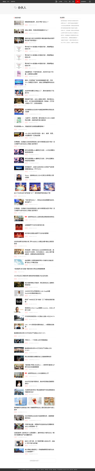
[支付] (70, 1)
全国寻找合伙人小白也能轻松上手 (38, 373)
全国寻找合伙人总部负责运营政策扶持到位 (41, 217)
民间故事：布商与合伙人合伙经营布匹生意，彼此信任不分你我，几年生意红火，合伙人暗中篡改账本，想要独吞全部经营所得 (39, 252)
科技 (15, 437)
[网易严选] (65, 1)
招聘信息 (46, 469)
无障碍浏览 (13, 1)
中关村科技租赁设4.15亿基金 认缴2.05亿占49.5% (40, 316)
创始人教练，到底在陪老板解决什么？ (37, 30)
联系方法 (42, 469)
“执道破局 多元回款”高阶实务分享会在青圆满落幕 (29, 269)
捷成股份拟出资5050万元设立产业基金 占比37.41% (29, 333)
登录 (78, 1)
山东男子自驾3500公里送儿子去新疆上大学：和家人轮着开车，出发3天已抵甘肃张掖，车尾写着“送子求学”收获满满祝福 (71, 32)
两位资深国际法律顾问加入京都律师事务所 (38, 356)
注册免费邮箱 (83, 1)
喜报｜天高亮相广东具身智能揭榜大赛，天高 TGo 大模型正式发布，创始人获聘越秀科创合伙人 (39, 82)
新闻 (15, 271)
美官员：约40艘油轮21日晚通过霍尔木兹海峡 (70, 35)
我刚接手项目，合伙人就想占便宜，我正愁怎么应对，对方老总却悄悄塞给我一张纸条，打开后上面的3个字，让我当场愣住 (39, 101)
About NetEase (33, 469)
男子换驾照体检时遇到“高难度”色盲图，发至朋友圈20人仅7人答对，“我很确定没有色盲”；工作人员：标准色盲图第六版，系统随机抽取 (71, 28)
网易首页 (4, 1)
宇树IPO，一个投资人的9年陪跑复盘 (36, 340)
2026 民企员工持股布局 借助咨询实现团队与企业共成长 (31, 276)
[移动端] (56, 1)
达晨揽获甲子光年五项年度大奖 (34, 225)
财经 (15, 246)
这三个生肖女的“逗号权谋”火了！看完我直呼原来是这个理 (32, 193)
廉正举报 (71, 469)
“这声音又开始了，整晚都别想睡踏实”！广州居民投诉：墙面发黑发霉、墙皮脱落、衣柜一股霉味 (71, 37)
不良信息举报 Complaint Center (63, 469)
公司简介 (38, 469)
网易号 (26, 24)
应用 (8, 1)
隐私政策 (54, 469)
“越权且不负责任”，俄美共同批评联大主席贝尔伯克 (71, 40)
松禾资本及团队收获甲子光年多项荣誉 (37, 233)
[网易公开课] (60, 1)
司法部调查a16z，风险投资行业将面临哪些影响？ (29, 126)
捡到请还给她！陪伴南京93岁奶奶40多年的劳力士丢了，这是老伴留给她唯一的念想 (71, 20)
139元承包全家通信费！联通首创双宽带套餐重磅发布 (71, 25)
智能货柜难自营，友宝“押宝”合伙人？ (37, 22)
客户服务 (50, 469)
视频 (26, 219)
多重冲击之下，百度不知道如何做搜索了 (69, 23)
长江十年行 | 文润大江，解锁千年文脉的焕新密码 (71, 42)
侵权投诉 (75, 469)
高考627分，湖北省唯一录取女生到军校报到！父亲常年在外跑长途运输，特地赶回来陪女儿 (71, 30)
